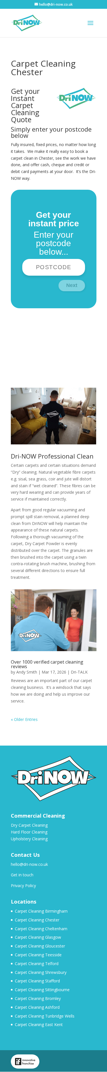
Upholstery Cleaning (29, 838)
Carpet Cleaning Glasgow (38, 937)
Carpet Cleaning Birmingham (41, 911)
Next (71, 285)
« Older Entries (24, 719)
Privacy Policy (23, 885)
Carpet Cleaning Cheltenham (41, 928)
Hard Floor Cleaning (29, 832)
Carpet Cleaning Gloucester (40, 946)
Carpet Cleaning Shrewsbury (40, 972)
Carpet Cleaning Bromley (38, 998)
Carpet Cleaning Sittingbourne (42, 989)
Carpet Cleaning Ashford (37, 1007)
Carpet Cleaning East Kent (39, 1024)
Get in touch (22, 874)
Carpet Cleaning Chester (37, 920)
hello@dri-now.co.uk (29, 864)
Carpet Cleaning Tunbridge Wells (44, 1016)
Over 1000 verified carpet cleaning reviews (47, 664)
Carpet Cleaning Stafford (37, 981)
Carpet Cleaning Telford (36, 963)
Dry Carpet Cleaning (29, 825)
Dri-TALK (79, 672)
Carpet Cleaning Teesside (38, 954)
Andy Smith (26, 672)
